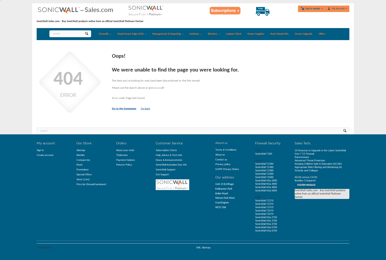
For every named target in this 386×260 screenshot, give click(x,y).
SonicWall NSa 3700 (266, 220)
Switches (194, 34)
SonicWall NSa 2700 (266, 217)
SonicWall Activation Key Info (171, 164)
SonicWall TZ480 (264, 170)
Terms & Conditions (226, 149)
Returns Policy (124, 164)
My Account (338, 8)
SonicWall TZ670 (264, 214)
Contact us (221, 159)
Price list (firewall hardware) (91, 184)
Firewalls (104, 34)
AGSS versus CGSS (306, 177)
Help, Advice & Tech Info (169, 155)
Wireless (212, 34)
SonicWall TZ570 (264, 210)
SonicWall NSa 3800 (266, 183)
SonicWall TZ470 (264, 207)
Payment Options (125, 160)
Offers (322, 34)
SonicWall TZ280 (264, 163)
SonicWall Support (165, 169)
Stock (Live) (83, 179)
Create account (45, 155)
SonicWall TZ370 (264, 204)
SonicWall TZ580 (264, 173)
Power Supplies (256, 34)
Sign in (40, 150)
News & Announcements (169, 160)
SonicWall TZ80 (263, 153)
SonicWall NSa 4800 (266, 187)
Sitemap (80, 150)
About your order (125, 150)
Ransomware (302, 157)
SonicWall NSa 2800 (266, 180)
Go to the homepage (124, 108)
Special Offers (84, 174)
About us (220, 154)
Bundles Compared (305, 180)
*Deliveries (122, 155)
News (79, 164)
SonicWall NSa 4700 (266, 224)
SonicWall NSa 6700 (266, 230)
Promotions (82, 169)
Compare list (83, 160)
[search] (86, 34)
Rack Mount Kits (280, 34)
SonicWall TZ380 (264, 167)
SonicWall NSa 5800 (266, 190)
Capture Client (233, 34)
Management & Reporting (166, 34)
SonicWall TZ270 (264, 200)
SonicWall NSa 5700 (266, 227)
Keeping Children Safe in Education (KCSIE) (318, 163)
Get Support (162, 174)
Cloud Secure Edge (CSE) (130, 34)
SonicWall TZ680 (264, 177)
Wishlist (80, 155)
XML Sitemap (203, 247)
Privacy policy (223, 164)
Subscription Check (166, 150)
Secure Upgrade (303, 34)
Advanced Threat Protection (310, 160)
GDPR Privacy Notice (227, 169)
